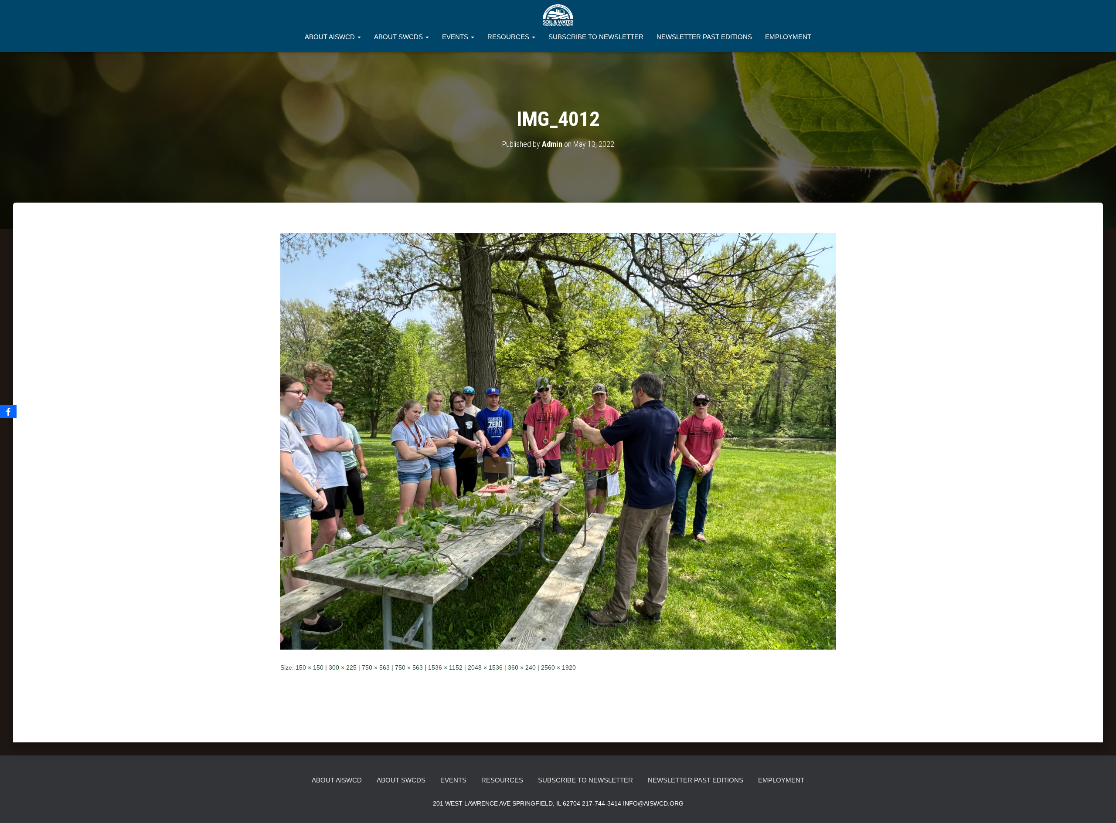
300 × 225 (343, 667)
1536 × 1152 (445, 667)
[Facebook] (8, 411)
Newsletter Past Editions (704, 37)
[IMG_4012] (558, 440)
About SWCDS (399, 37)
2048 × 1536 (485, 667)
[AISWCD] (558, 15)
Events (456, 37)
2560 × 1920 (558, 667)
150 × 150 (309, 667)
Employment (788, 37)
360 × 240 (522, 667)
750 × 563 (376, 667)
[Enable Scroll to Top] (1099, 805)
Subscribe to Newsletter (595, 37)
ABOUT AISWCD (331, 37)
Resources (509, 37)
